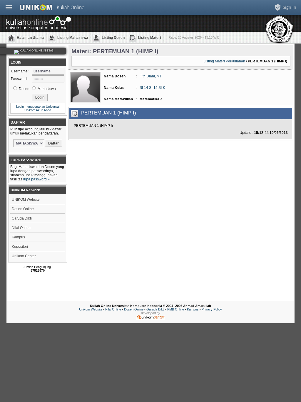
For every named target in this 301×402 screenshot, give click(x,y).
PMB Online (175, 309)
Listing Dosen (113, 38)
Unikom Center (24, 256)
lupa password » (36, 179)
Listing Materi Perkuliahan (224, 61)
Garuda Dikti (22, 218)
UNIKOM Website (26, 199)
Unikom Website (90, 309)
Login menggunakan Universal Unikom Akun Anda (37, 108)
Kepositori (20, 247)
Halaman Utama (30, 38)
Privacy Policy (212, 309)
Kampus (18, 237)
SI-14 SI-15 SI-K (152, 88)
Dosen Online (23, 209)
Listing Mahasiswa (72, 38)
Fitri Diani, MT (151, 76)
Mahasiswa (46, 89)
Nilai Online (21, 228)
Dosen (23, 89)
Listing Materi (149, 38)
